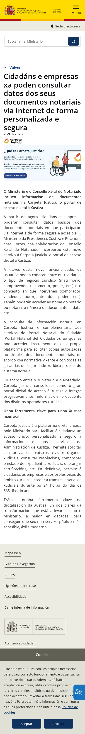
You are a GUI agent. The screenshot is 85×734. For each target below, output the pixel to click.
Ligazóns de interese (20, 585)
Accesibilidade (16, 596)
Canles (10, 575)
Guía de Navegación (20, 564)
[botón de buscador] (73, 41)
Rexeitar (58, 724)
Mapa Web (13, 553)
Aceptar (26, 724)
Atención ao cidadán (20, 643)
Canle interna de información (27, 607)
